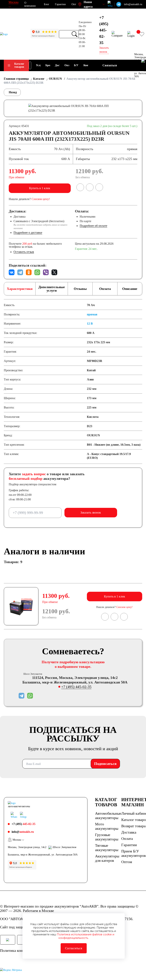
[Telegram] (20, 272)
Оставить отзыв (23, 251)
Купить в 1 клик (39, 188)
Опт (73, 4)
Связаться (109, 65)
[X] (54, 272)
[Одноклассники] (29, 272)
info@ (23, 831)
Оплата (105, 289)
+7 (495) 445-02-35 (76, 687)
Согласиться (73, 948)
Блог (46, 4)
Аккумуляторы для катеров (107, 858)
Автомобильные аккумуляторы (108, 815)
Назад (13, 92)
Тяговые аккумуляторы (106, 847)
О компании (30, 4)
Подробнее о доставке (27, 232)
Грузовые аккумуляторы (106, 837)
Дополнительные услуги (51, 288)
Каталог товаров (19, 65)
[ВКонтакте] (11, 272)
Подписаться (105, 763)
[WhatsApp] (37, 272)
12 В (90, 323)
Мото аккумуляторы (106, 826)
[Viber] (46, 272)
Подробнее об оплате (93, 225)
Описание (129, 289)
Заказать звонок (90, 512)
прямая (92, 314)
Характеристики (20, 289)
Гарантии (60, 4)
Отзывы (80, 289)
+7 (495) (103, 30)
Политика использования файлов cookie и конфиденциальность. (85, 936)
